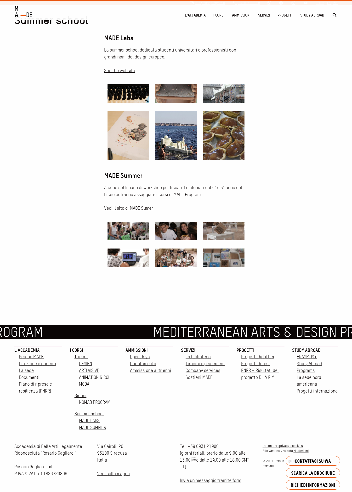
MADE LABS (89, 420)
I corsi (218, 15)
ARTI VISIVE (89, 370)
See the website (119, 70)
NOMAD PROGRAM (94, 402)
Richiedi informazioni (313, 485)
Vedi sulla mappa (113, 473)
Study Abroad (312, 15)
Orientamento (143, 363)
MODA (84, 384)
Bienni (80, 395)
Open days (140, 356)
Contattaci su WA (313, 461)
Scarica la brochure (313, 473)
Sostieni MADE (199, 377)
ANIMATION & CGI (94, 377)
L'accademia (195, 15)
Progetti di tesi (255, 363)
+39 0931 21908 (203, 446)
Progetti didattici (257, 356)
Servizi (264, 15)
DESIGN (85, 363)
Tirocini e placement (205, 363)
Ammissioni (241, 15)
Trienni (81, 356)
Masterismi (301, 451)
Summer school (89, 414)
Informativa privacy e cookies (283, 446)
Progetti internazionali (318, 391)
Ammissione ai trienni (150, 370)
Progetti (285, 15)
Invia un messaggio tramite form (210, 480)
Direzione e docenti (37, 363)
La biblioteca (198, 356)
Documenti (29, 377)
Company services (203, 370)
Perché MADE (31, 356)
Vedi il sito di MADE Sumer (128, 208)
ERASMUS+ (307, 356)
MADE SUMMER (92, 427)
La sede (26, 370)
